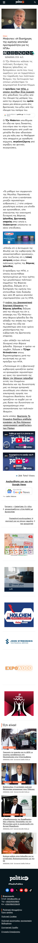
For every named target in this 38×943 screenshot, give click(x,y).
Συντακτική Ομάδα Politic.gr (22, 759)
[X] (8, 53)
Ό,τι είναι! (12, 747)
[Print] (24, 53)
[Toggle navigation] (4, 2)
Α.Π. (22, 57)
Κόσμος (5, 36)
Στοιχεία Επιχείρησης (10, 932)
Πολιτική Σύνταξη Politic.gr (21, 791)
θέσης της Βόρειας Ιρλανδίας (18, 378)
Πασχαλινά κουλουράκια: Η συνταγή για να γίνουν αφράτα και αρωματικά (19, 521)
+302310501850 (12, 902)
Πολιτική (22, 782)
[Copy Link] (27, 53)
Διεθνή (8, 496)
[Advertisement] (19, 170)
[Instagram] (12, 53)
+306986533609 (12, 904)
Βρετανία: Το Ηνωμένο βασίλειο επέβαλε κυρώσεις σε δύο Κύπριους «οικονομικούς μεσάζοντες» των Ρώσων (17, 422)
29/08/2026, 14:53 (8, 759)
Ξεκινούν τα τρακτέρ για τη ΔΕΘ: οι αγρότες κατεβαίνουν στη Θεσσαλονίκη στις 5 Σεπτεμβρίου (18, 755)
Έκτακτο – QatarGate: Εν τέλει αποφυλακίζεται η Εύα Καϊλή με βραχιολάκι (19, 509)
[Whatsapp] (16, 53)
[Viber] (20, 53)
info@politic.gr (13, 899)
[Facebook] (5, 53)
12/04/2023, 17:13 (12, 57)
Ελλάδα (6, 747)
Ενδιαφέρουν (7, 782)
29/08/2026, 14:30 (8, 791)
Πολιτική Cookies (9, 917)
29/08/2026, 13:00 (8, 863)
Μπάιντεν (13, 496)
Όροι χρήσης (7, 912)
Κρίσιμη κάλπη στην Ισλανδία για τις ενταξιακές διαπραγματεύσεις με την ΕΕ (18, 858)
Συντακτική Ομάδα (9, 928)
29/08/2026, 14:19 (8, 828)
